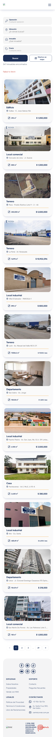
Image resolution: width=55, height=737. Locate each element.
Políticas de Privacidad (15, 702)
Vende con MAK (12, 692)
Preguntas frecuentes (37, 688)
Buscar (15, 58)
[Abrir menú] (49, 5)
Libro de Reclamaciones (15, 710)
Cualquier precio (15, 50)
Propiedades (11, 688)
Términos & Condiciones (15, 706)
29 (38, 648)
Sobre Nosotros (12, 684)
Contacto (32, 684)
